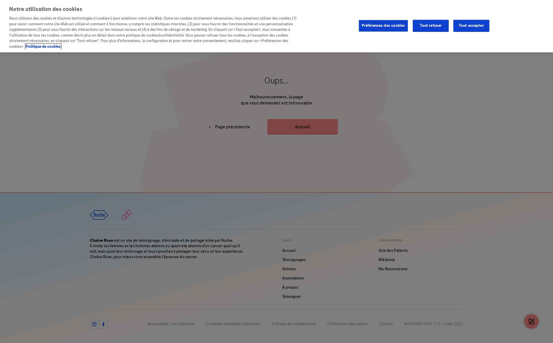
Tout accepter (471, 25)
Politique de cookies (43, 46)
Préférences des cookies (383, 25)
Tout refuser (431, 25)
